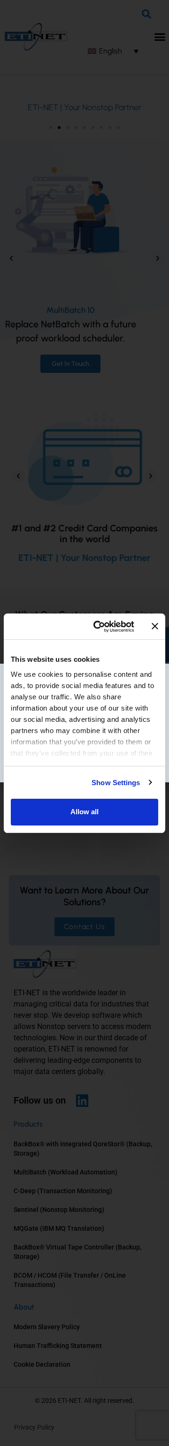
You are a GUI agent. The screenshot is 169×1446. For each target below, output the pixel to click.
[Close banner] (155, 626)
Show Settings (116, 783)
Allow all (84, 812)
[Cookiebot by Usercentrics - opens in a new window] (99, 627)
